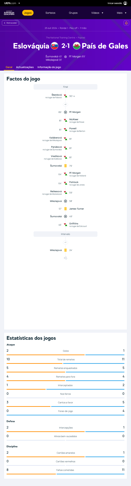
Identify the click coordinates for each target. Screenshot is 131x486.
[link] (28, 13)
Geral (9, 67)
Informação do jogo (49, 67)
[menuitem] (31, 13)
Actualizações (25, 67)
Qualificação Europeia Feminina (9, 12)
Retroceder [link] (12, 23)
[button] (97, 13)
